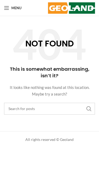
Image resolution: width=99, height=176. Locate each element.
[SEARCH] (89, 109)
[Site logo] (71, 7)
